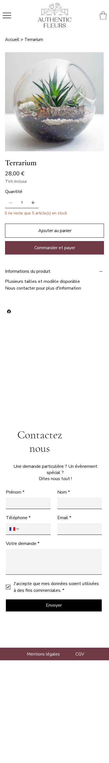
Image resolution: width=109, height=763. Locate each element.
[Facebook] (9, 311)
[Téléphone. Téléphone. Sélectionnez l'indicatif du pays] (14, 529)
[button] (103, 16)
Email (64, 518)
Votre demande (22, 543)
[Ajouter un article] (33, 202)
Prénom (15, 492)
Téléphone (18, 518)
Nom (63, 492)
